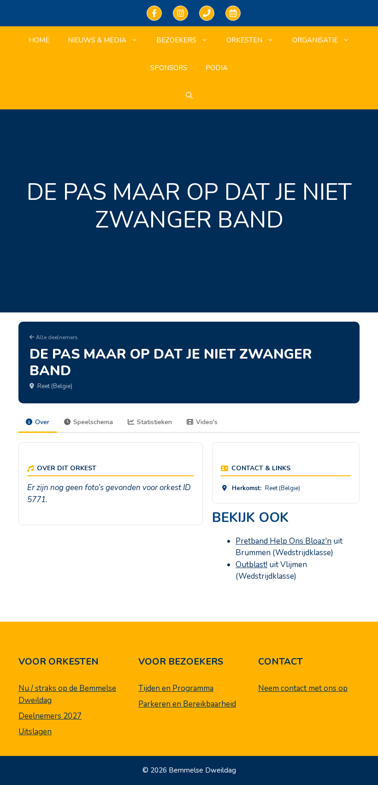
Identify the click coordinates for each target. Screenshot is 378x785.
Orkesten (244, 40)
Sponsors (168, 67)
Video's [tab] (207, 422)
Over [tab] (42, 422)
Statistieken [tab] (154, 422)
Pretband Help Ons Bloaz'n (283, 541)
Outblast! (251, 564)
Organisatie (315, 40)
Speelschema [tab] (93, 422)
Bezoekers (176, 40)
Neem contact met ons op (303, 688)
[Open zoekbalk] (189, 95)
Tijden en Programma (175, 688)
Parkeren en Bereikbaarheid (187, 704)
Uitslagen (35, 731)
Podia (217, 67)
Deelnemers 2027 (50, 716)
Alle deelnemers (56, 337)
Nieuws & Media (97, 40)
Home (39, 40)
